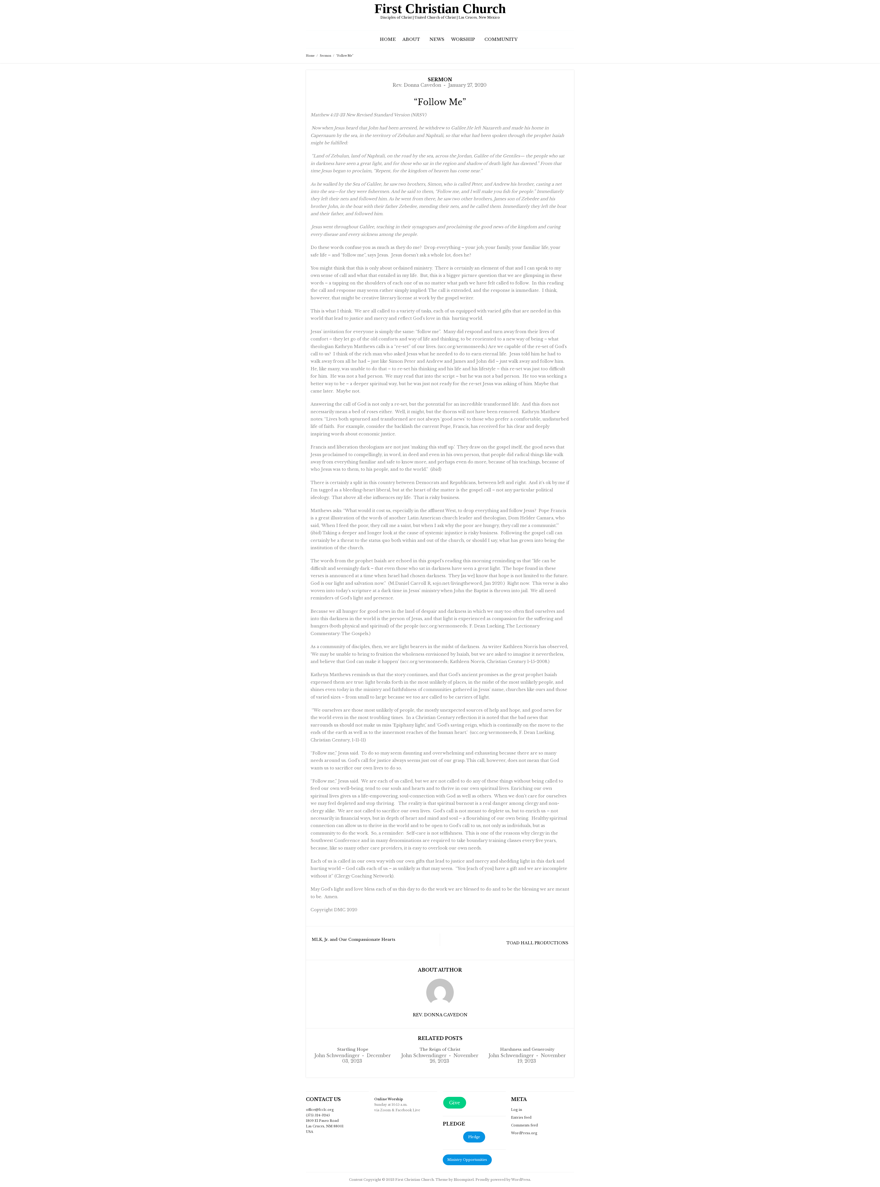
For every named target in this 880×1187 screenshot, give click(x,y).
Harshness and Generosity (527, 1049)
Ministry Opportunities (467, 1160)
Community (500, 39)
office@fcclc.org (320, 1110)
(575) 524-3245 (318, 1115)
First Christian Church (440, 8)
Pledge (474, 1137)
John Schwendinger (337, 1055)
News (436, 39)
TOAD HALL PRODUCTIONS (537, 943)
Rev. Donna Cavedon (417, 85)
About (411, 39)
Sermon (325, 55)
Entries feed (521, 1117)
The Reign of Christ (440, 1049)
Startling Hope (352, 1049)
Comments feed (524, 1125)
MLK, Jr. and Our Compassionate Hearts (353, 939)
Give (454, 1103)
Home (388, 39)
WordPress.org (524, 1133)
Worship (463, 39)
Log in (516, 1110)
